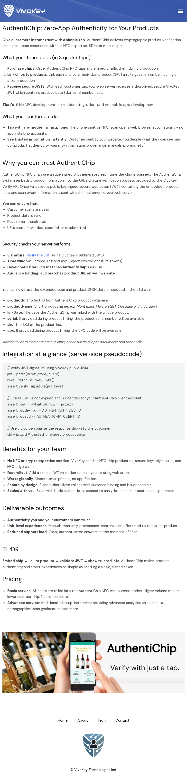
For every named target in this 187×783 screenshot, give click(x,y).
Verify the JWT (39, 255)
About (82, 720)
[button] (181, 11)
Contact (122, 720)
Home (63, 720)
